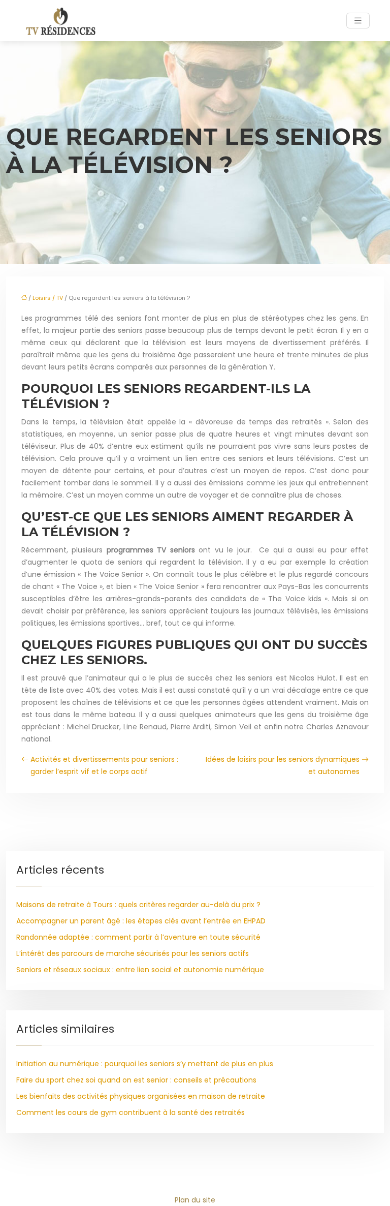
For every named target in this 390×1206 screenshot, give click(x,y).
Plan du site (195, 1200)
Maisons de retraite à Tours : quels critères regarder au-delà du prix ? (138, 905)
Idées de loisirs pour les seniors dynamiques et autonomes (283, 765)
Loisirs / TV (47, 298)
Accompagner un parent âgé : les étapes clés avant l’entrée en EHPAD (141, 921)
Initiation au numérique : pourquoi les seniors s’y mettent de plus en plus (144, 1064)
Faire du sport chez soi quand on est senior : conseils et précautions (136, 1080)
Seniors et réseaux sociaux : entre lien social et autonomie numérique (140, 970)
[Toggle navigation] (358, 20)
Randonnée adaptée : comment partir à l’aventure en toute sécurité (138, 937)
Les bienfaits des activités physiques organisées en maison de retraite (140, 1096)
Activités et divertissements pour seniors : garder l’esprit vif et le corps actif (104, 765)
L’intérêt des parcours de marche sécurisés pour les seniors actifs (132, 953)
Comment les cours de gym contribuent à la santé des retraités (130, 1112)
